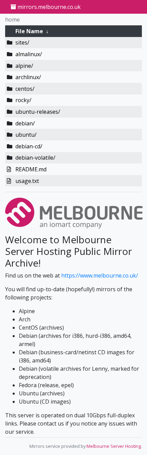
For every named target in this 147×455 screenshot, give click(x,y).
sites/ (22, 42)
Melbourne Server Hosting (113, 446)
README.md (30, 169)
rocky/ (23, 100)
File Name (29, 31)
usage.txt (27, 181)
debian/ (25, 123)
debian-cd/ (28, 146)
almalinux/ (28, 54)
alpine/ (24, 66)
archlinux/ (28, 77)
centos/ (25, 89)
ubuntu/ (26, 134)
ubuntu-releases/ (37, 111)
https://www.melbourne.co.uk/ (99, 275)
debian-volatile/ (35, 157)
